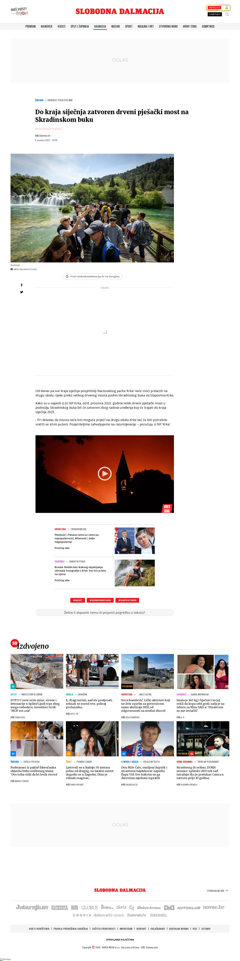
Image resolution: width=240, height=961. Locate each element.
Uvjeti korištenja (39, 928)
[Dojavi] (19, 11)
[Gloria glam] (132, 907)
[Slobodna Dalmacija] (120, 11)
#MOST (77, 600)
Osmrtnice (208, 26)
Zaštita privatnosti (103, 928)
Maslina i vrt (146, 26)
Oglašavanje (158, 928)
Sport (128, 26)
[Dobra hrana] (149, 907)
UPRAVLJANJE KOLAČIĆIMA (120, 939)
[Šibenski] (158, 914)
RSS (195, 928)
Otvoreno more (168, 26)
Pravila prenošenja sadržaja (71, 928)
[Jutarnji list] (31, 907)
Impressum (126, 928)
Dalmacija (100, 26)
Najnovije (46, 26)
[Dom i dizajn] (169, 907)
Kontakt (141, 928)
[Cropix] (81, 914)
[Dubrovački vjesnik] (109, 914)
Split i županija (80, 26)
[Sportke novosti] (75, 907)
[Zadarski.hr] (137, 914)
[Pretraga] (227, 14)
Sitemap (206, 928)
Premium (30, 26)
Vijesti (61, 26)
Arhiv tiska (190, 26)
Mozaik (115, 26)
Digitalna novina (179, 928)
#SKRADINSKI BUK (100, 600)
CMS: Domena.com (149, 947)
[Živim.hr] (107, 907)
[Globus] (90, 907)
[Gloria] (121, 907)
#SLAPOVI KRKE (127, 600)
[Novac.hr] (213, 907)
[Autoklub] (189, 907)
